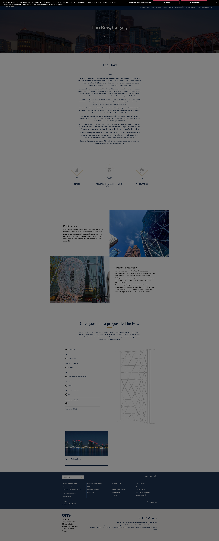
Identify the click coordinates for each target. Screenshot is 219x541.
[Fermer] (216, 3)
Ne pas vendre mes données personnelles (139, 2)
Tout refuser (166, 2)
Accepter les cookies (194, 2)
